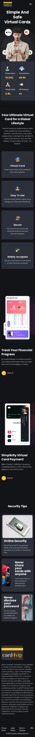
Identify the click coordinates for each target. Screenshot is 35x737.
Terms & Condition (22, 729)
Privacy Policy (4, 729)
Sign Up (10, 373)
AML (32, 728)
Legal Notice (13, 729)
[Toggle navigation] (30, 4)
